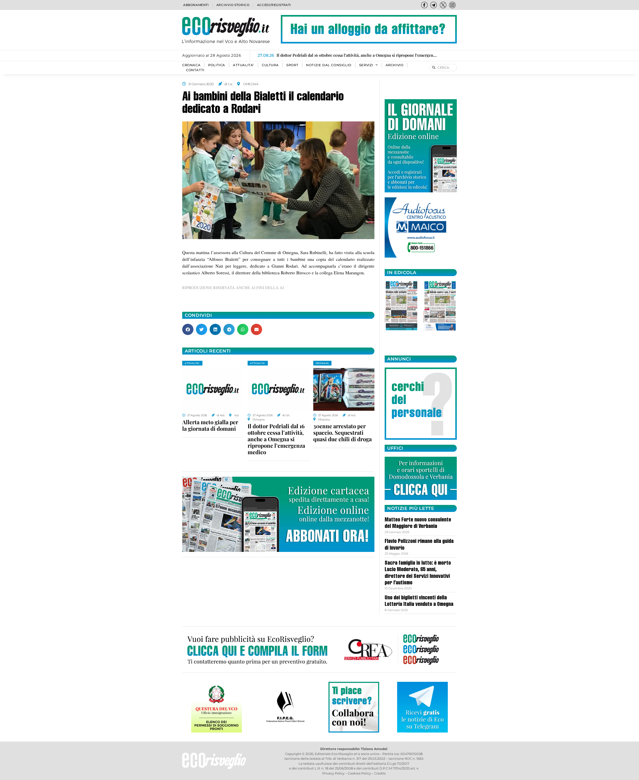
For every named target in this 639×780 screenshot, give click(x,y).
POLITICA (216, 65)
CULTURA (270, 65)
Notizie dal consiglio (328, 65)
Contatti (195, 70)
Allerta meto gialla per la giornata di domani (210, 425)
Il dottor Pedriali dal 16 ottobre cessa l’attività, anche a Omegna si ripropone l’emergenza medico (276, 439)
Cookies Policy (359, 773)
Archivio (395, 65)
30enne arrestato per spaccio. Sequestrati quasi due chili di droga (342, 432)
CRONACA (191, 65)
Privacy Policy (333, 773)
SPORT (292, 65)
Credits (380, 773)
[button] (187, 329)
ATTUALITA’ (243, 65)
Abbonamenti (196, 5)
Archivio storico (233, 5)
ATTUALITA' (192, 363)
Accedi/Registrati (274, 5)
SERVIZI (366, 65)
